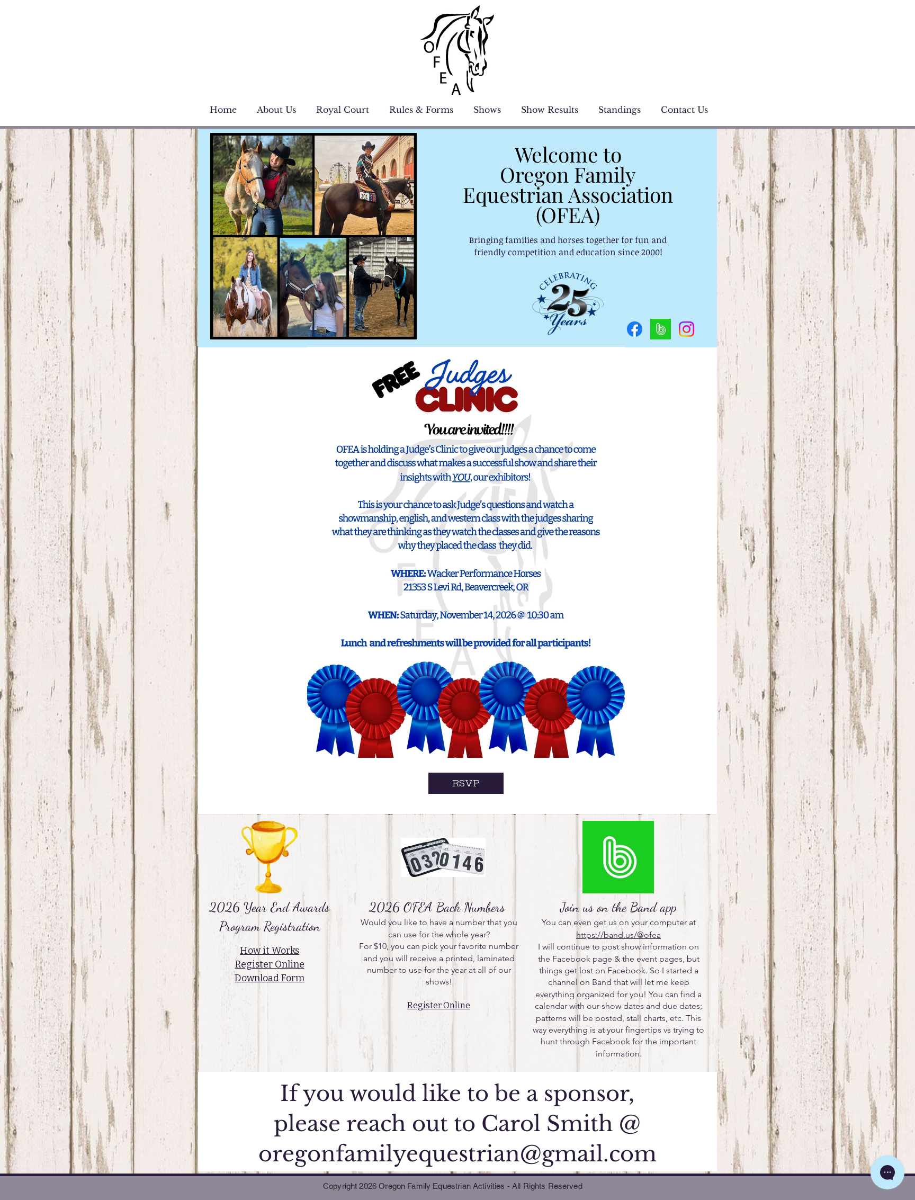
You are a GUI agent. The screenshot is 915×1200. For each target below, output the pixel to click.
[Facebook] (634, 329)
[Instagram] (686, 329)
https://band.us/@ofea (618, 935)
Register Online (438, 1005)
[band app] (660, 329)
